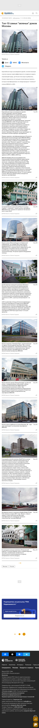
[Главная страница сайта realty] (11, 13)
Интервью (20, 665)
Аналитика (12, 665)
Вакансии (5, 675)
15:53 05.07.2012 (7, 18)
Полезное (28, 665)
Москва (5, 566)
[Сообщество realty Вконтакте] (19, 654)
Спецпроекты (6, 667)
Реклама (15, 667)
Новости (4, 665)
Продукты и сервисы (26, 667)
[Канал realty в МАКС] (5, 654)
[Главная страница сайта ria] (2, 13)
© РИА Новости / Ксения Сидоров (10, 314)
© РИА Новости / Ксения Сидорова (10, 54)
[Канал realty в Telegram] (26, 654)
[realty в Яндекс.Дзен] (12, 654)
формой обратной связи (18, 705)
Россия (12, 566)
